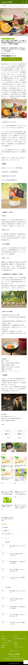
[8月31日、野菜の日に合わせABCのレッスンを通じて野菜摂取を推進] (7, 437)
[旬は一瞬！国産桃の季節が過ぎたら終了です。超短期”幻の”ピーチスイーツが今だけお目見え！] (20, 437)
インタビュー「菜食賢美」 (6, 640)
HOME (4, 658)
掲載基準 (16, 643)
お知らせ (3, 636)
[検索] (23, 2)
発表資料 (12, 38)
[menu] (26, 2)
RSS (17, 656)
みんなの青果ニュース (6, 38)
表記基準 (16, 645)
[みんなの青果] (14, 654)
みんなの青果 (11, 663)
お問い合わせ (22, 658)
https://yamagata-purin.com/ (14, 371)
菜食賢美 (6, 527)
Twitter (10, 656)
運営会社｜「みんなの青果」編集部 (13, 658)
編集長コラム (7, 530)
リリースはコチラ (12, 59)
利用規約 (3, 647)
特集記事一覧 (4, 638)
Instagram (15, 656)
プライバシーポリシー (18, 647)
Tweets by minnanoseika (5, 537)
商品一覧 (16, 636)
